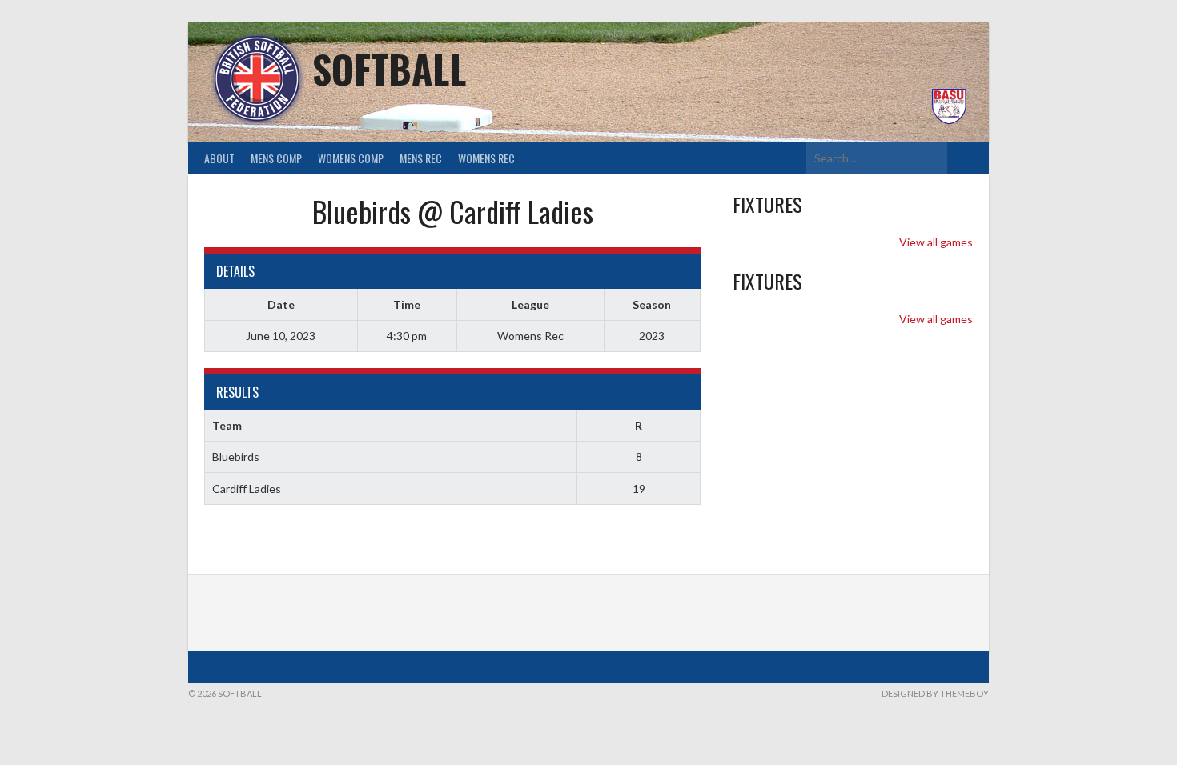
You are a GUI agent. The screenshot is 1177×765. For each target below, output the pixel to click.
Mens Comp (276, 158)
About (219, 158)
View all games (936, 242)
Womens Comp (351, 158)
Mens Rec (421, 158)
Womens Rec (486, 158)
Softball (389, 68)
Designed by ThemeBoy (935, 693)
